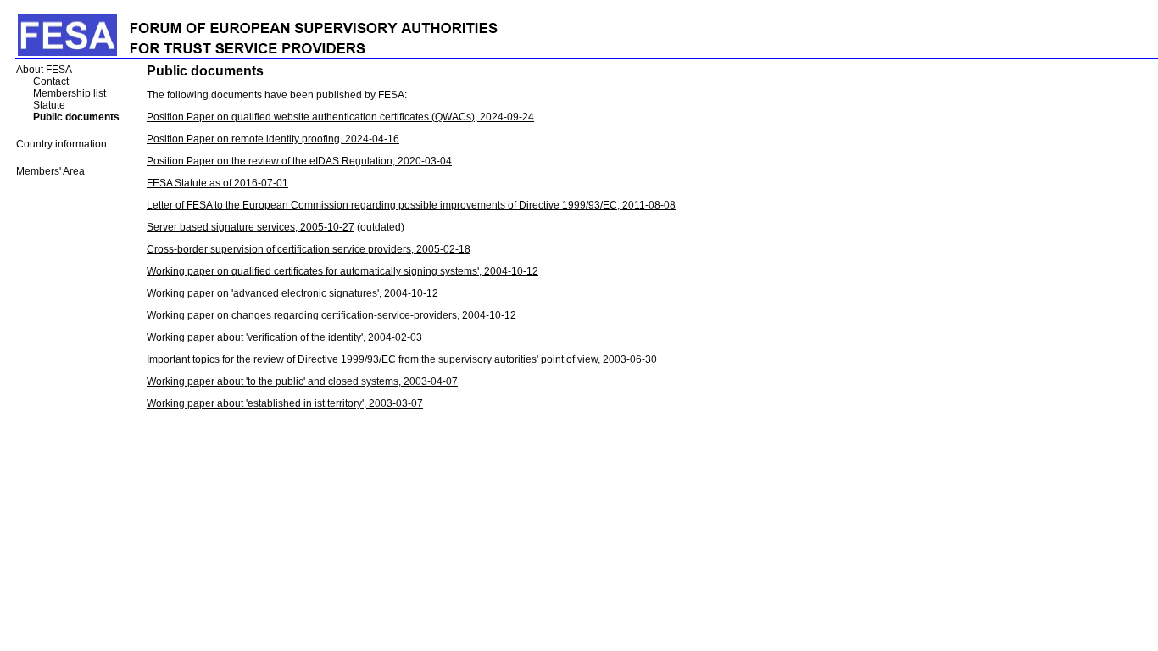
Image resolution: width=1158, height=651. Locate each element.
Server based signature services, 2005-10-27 (250, 227)
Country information (61, 144)
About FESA (44, 69)
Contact (51, 81)
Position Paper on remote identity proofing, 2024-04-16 (273, 139)
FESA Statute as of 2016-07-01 (217, 183)
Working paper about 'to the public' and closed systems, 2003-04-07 (302, 381)
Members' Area (50, 171)
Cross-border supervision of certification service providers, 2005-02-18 (308, 249)
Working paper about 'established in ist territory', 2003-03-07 (285, 403)
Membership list (69, 93)
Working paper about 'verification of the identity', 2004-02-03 (284, 337)
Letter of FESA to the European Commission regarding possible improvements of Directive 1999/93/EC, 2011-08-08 (411, 205)
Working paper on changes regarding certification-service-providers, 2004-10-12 (331, 315)
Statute (49, 105)
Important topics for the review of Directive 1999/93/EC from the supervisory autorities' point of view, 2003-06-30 (402, 359)
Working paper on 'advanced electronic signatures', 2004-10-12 (292, 293)
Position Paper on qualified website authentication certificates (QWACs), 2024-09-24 (340, 117)
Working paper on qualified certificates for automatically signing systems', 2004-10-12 (342, 271)
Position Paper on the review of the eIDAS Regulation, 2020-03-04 (299, 161)
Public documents (76, 117)
